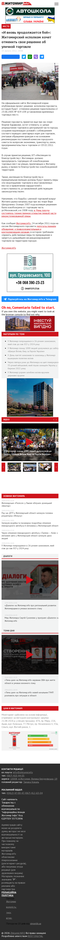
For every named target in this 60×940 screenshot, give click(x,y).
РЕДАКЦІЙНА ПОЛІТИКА (9, 894)
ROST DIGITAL (35, 936)
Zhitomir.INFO (17, 932)
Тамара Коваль (31, 781)
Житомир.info (23, 223)
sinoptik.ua (35, 923)
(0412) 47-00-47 (15, 793)
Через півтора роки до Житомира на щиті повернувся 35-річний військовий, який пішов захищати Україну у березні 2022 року (33, 365)
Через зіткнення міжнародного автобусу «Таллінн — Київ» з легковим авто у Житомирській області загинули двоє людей (30, 536)
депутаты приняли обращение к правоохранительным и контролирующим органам (29, 229)
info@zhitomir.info (23, 772)
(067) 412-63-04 (34, 793)
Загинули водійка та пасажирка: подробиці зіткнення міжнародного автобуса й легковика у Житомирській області (30, 524)
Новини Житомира (14, 496)
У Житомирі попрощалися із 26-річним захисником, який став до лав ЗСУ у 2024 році (28, 547)
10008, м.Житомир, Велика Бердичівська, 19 (33, 778)
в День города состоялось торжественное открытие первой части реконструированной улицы (29, 213)
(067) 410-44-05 (15, 775)
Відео (6, 419)
